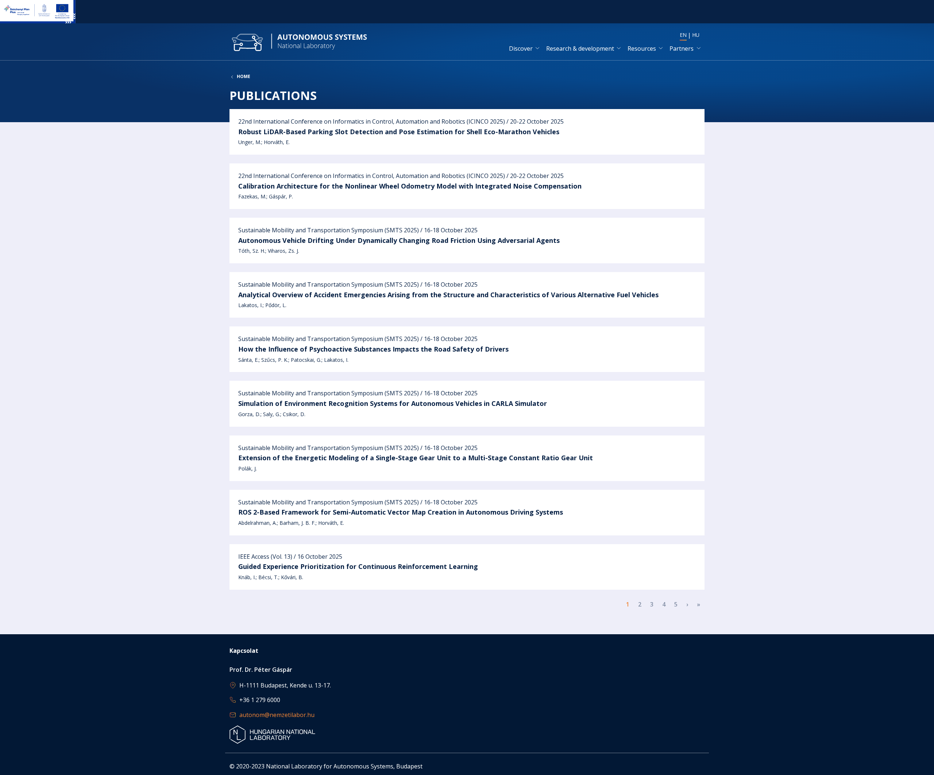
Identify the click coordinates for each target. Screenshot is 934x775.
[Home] (299, 42)
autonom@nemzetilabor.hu (276, 715)
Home (243, 77)
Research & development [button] (580, 48)
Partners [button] (681, 48)
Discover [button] (521, 48)
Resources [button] (642, 48)
